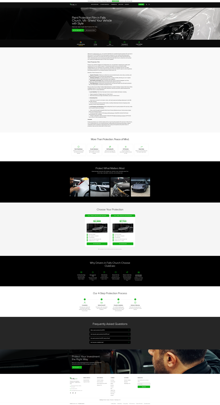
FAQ (111, 388)
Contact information (139, 403)
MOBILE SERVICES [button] (86, 377)
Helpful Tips (113, 390)
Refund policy (119, 403)
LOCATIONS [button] (126, 377)
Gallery (112, 383)
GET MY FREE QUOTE (77, 30)
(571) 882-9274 (74, 388)
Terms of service (132, 403)
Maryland (126, 381)
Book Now (141, 4)
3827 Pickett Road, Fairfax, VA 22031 (76, 386)
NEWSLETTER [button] (140, 377)
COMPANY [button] (112, 377)
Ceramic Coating (100, 380)
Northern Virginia (127, 380)
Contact (112, 386)
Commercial (113, 381)
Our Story (112, 380)
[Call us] (146, 4)
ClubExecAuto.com (97, 53)
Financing (112, 393)
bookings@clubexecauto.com (76, 390)
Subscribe (144, 386)
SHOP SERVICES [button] (100, 377)
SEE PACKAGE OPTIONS (90, 30)
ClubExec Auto (75, 403)
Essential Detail (86, 380)
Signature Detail (86, 381)
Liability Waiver (113, 403)
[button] (95, 4)
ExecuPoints (113, 391)
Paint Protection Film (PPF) (102, 383)
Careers (112, 395)
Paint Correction (100, 381)
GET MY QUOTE (76, 367)
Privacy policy (125, 403)
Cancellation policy (147, 403)
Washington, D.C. (127, 383)
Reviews (112, 385)
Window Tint (99, 385)
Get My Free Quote (97, 243)
